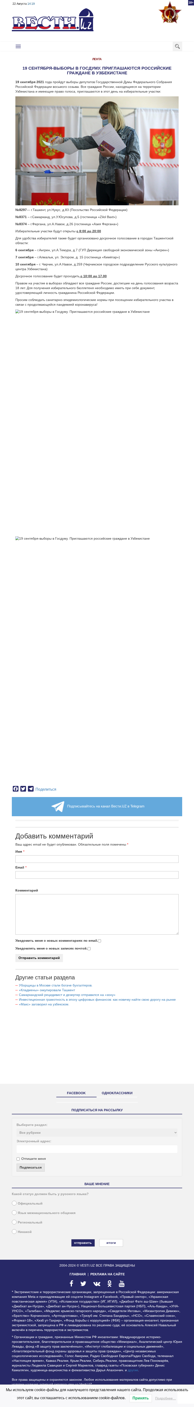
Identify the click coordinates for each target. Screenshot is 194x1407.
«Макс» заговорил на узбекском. (44, 1004)
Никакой (25, 1232)
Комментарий (26, 890)
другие (133, 1370)
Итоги (111, 1243)
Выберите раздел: (32, 1125)
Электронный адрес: (34, 1141)
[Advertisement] (97, 1047)
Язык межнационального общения (46, 1213)
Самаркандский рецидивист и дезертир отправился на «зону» (67, 995)
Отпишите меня (33, 1159)
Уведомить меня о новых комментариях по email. (56, 940)
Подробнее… (165, 1398)
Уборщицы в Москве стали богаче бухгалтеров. (56, 985)
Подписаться (31, 1167)
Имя (18, 851)
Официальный (30, 1203)
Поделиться (45, 789)
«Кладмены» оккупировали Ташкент (47, 990)
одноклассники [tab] (117, 1093)
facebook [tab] (76, 1093)
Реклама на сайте (107, 1274)
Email (19, 867)
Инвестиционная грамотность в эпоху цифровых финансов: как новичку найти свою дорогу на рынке (97, 999)
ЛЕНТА (97, 59)
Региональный (30, 1222)
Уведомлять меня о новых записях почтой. (51, 948)
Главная (78, 1274)
